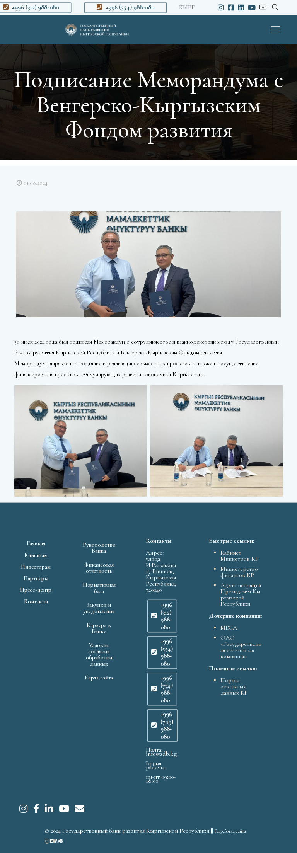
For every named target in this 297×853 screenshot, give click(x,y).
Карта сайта (99, 677)
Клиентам (36, 555)
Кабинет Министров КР (239, 556)
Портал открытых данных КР (234, 686)
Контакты (36, 601)
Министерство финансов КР (239, 572)
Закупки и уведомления (98, 608)
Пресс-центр (35, 589)
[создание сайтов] (54, 842)
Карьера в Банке (99, 628)
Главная (36, 543)
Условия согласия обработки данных (99, 654)
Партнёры (36, 578)
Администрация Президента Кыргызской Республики (240, 594)
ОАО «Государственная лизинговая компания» (240, 647)
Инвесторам (36, 566)
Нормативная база (99, 587)
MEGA (228, 628)
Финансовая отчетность (99, 567)
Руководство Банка (99, 547)
